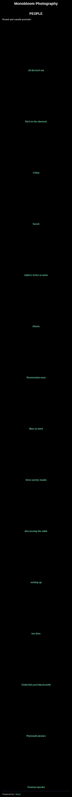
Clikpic (18, 794)
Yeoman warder (36, 787)
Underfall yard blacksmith (36, 684)
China (36, 172)
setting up (36, 582)
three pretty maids (36, 480)
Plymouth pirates (36, 736)
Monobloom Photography (36, 4)
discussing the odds (36, 531)
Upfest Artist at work (36, 275)
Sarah (36, 224)
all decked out (36, 70)
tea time (36, 633)
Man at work (36, 428)
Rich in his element (36, 121)
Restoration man (36, 377)
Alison (36, 326)
